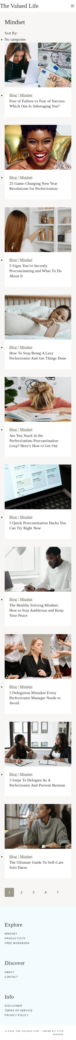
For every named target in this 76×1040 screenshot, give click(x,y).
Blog (13, 95)
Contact (11, 977)
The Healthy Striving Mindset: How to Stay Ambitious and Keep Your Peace (36, 610)
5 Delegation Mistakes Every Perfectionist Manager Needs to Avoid (35, 698)
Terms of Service (19, 1010)
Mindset (26, 95)
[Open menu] (72, 6)
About (9, 972)
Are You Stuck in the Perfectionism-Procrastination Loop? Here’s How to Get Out (33, 440)
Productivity (15, 938)
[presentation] (38, 65)
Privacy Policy (17, 1015)
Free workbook (17, 943)
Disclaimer (13, 1005)
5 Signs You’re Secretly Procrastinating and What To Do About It (35, 270)
